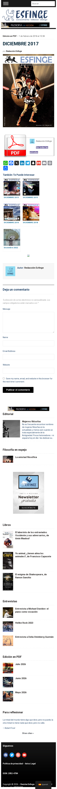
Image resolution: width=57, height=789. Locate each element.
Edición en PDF (10, 36)
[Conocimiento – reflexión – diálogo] (25, 15)
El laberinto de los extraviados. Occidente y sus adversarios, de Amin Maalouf (32, 535)
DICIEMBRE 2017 (21, 43)
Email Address (9, 351)
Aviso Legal (30, 764)
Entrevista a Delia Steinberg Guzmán (34, 637)
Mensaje (6, 309)
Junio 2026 (20, 678)
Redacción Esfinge (14, 51)
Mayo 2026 (20, 692)
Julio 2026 (20, 664)
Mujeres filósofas (31, 421)
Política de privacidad (13, 764)
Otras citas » (28, 733)
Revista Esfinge (27, 784)
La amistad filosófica (26, 457)
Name (5, 337)
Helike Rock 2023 (24, 623)
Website (6, 365)
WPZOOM (18, 787)
